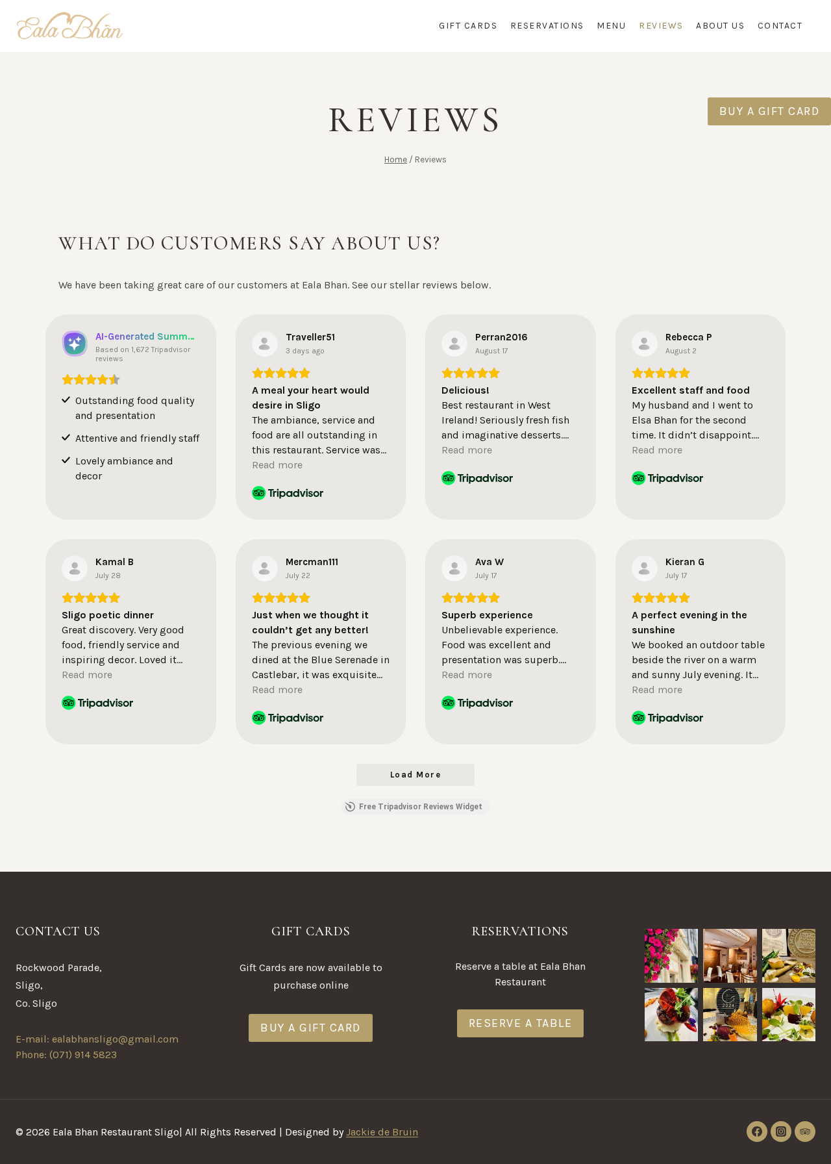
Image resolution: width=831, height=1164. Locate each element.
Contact (780, 25)
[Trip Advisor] (805, 1131)
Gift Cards (468, 25)
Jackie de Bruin (382, 1132)
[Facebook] (757, 1131)
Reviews (661, 25)
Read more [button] (277, 465)
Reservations (547, 25)
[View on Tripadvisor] (265, 344)
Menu (611, 25)
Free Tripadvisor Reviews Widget (420, 806)
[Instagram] (781, 1131)
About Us (720, 25)
